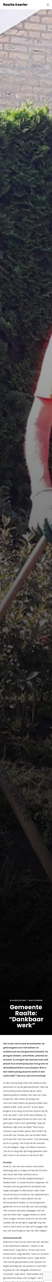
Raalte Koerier (15, 4)
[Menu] (48, 4)
